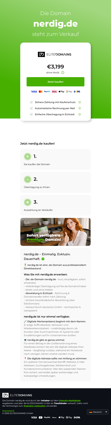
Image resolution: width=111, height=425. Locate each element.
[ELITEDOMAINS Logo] (45, 395)
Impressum (8, 410)
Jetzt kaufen (55, 81)
